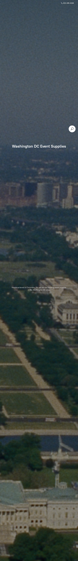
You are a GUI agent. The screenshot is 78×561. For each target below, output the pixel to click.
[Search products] (72, 129)
